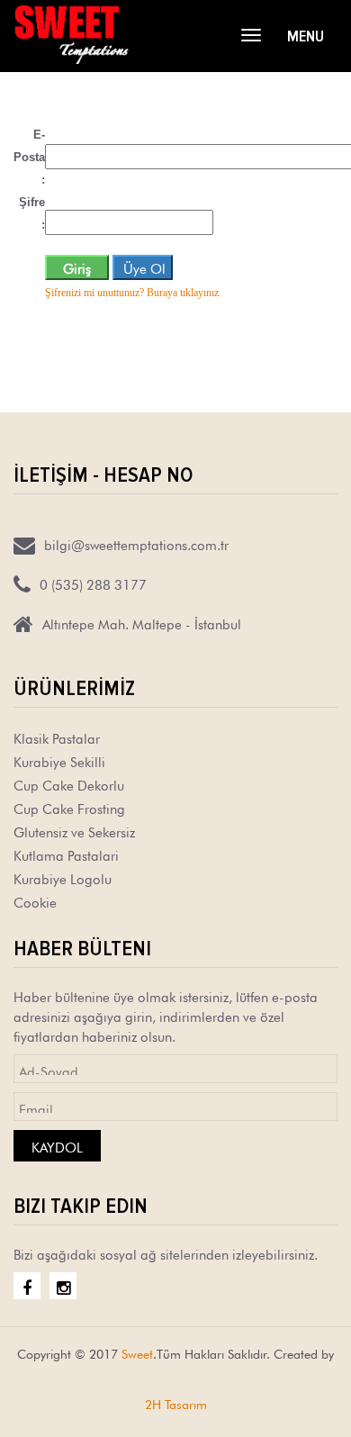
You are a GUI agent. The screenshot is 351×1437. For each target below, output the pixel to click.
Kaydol (57, 1146)
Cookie (35, 901)
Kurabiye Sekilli (59, 760)
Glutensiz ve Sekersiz (74, 830)
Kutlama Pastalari (66, 854)
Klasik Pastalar (57, 737)
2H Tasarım (176, 1402)
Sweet (137, 1352)
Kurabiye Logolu (63, 877)
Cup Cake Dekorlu (69, 784)
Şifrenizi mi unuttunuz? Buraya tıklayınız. (133, 292)
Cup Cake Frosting (69, 807)
